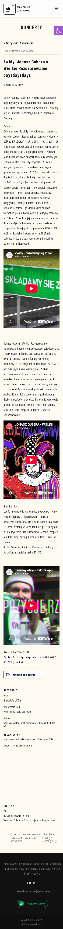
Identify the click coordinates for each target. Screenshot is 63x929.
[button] (58, 30)
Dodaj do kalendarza (23, 674)
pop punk (26, 711)
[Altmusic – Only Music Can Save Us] (17, 8)
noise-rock (14, 711)
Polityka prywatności (31, 924)
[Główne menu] (56, 8)
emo (6, 711)
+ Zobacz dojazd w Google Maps (38, 820)
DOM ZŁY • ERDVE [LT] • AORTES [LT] (48, 838)
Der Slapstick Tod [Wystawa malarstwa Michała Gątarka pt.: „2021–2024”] (25, 838)
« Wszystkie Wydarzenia (18, 43)
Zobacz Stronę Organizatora (18, 745)
